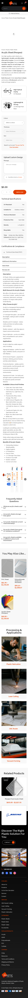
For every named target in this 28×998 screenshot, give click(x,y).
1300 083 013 (8, 869)
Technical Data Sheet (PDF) (14, 252)
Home (3, 18)
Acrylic (3, 50)
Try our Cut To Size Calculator (17, 146)
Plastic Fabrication (13, 664)
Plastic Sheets (9, 18)
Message (6, 160)
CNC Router (13, 729)
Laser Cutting (14, 696)
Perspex (8, 50)
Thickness (6, 127)
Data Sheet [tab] (5, 266)
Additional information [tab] (9, 261)
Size (5, 136)
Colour (6, 118)
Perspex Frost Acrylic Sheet (14, 799)
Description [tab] (6, 257)
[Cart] (25, 3)
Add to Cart (19, 192)
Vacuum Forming (13, 761)
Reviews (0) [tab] (5, 270)
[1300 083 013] (2, 869)
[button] (2, 3)
